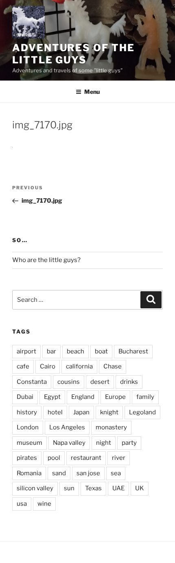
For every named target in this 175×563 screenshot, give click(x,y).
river (118, 457)
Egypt (52, 397)
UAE (118, 488)
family (145, 397)
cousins (68, 381)
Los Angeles (67, 427)
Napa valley (69, 442)
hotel (55, 412)
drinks (129, 381)
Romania (29, 473)
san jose (88, 473)
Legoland (142, 412)
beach (75, 351)
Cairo (47, 366)
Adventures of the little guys (73, 54)
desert (99, 381)
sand (59, 473)
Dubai (25, 397)
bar (51, 351)
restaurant (86, 457)
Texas (93, 488)
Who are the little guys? (46, 260)
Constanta (32, 381)
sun (69, 488)
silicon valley (35, 488)
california (79, 366)
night (103, 442)
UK (139, 488)
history (27, 412)
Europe (115, 397)
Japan (81, 412)
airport (26, 351)
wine (44, 503)
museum (29, 442)
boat (101, 351)
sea (116, 473)
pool (54, 457)
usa (22, 503)
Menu (92, 91)
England (82, 397)
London (28, 427)
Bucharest (133, 351)
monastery (111, 427)
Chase (112, 366)
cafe (23, 366)
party (129, 442)
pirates (27, 457)
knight (109, 412)
